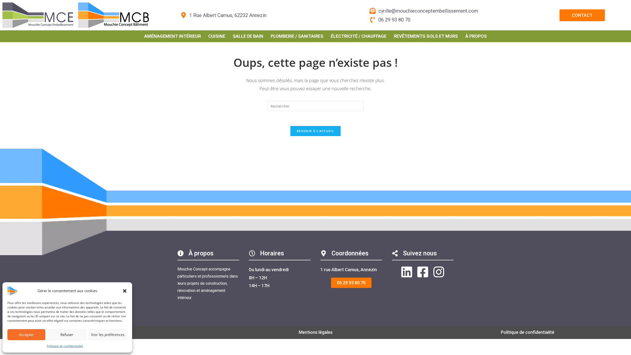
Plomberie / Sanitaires (297, 36)
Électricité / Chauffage (358, 36)
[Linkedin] (407, 272)
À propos (476, 36)
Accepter (26, 334)
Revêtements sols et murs (426, 36)
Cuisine (216, 36)
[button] (124, 290)
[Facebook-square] (423, 272)
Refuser (66, 334)
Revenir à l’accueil (315, 131)
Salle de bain (248, 36)
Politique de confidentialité (65, 346)
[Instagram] (439, 272)
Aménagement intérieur (172, 36)
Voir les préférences (107, 334)
